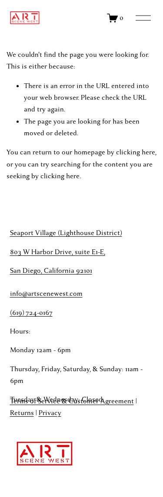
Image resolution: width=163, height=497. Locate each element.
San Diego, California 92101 (51, 270)
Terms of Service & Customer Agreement (72, 401)
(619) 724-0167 (31, 312)
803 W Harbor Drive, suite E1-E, (57, 252)
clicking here (135, 152)
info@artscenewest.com (46, 293)
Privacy (50, 413)
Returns (22, 413)
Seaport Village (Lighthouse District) (66, 233)
